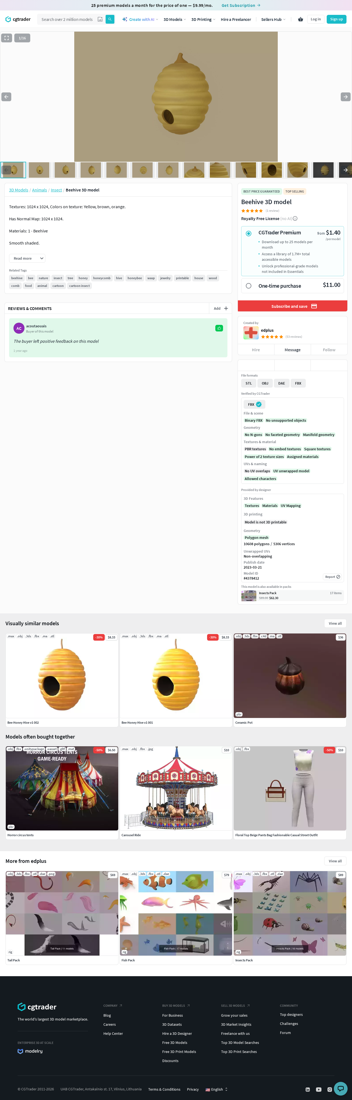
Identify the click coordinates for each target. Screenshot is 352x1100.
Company (110, 1005)
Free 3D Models (174, 1042)
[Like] (256, 365)
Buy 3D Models (173, 1005)
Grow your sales (234, 1015)
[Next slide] (346, 96)
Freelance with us (235, 1033)
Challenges (289, 1023)
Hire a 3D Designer (177, 1033)
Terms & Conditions (164, 1089)
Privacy (193, 1089)
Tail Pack (13, 960)
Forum (285, 1032)
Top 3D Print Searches (239, 1051)
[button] (100, 19)
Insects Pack (244, 960)
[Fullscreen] (6, 38)
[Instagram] (330, 1090)
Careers (109, 1024)
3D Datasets (172, 1024)
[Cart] (300, 19)
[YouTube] (319, 1089)
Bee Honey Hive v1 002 (23, 722)
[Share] (329, 365)
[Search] (110, 19)
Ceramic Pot (243, 722)
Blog (107, 1015)
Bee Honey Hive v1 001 (137, 722)
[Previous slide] (6, 96)
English (214, 1089)
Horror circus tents (20, 835)
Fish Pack (128, 960)
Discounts (170, 1060)
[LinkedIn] (308, 1089)
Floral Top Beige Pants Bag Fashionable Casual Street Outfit (276, 835)
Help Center (113, 1033)
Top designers (291, 1014)
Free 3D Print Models (179, 1051)
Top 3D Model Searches (240, 1042)
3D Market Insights (236, 1024)
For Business (172, 1015)
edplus (267, 330)
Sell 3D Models (233, 1005)
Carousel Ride (131, 835)
